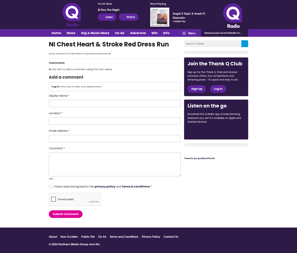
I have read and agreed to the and (103, 187)
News (71, 33)
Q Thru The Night (108, 10)
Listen (109, 17)
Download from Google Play (230, 131)
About (53, 236)
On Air (120, 33)
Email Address (59, 131)
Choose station (225, 33)
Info (166, 33)
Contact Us (171, 236)
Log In (218, 89)
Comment (57, 148)
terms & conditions (136, 187)
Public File (88, 236)
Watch (130, 17)
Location (56, 113)
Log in (55, 86)
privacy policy (105, 187)
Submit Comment (66, 214)
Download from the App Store (201, 131)
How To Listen (69, 236)
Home (56, 33)
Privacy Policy (151, 236)
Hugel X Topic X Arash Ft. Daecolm (189, 15)
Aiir (97, 244)
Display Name (59, 96)
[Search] (244, 43)
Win (154, 33)
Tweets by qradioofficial (199, 158)
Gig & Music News (95, 33)
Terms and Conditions (124, 236)
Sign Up (196, 89)
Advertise (138, 33)
